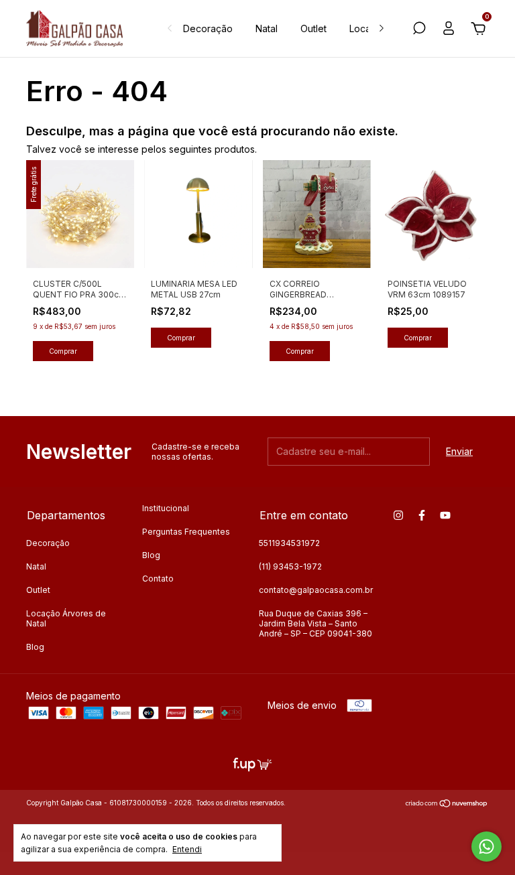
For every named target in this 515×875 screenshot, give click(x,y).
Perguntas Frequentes (186, 532)
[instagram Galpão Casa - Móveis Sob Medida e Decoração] (398, 515)
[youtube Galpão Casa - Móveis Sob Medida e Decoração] (445, 515)
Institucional (165, 508)
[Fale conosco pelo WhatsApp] (486, 846)
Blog (35, 647)
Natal (266, 28)
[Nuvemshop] (447, 804)
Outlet (313, 28)
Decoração (208, 28)
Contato (158, 579)
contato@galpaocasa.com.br (316, 590)
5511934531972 (289, 543)
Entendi (187, 849)
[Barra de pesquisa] (419, 29)
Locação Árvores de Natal (66, 618)
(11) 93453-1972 (290, 566)
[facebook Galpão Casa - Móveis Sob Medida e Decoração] (421, 515)
